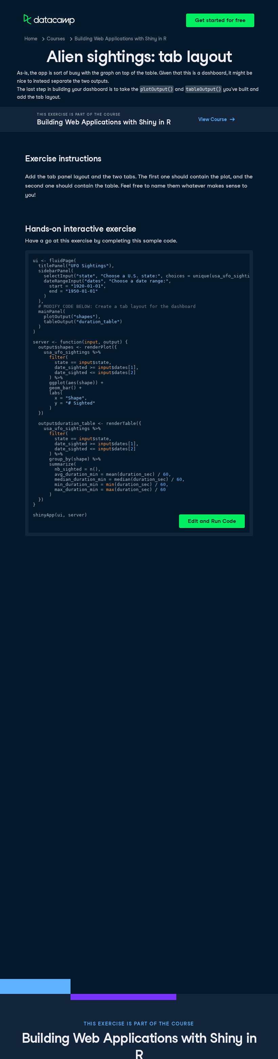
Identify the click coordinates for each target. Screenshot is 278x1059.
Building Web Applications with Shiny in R (120, 38)
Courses (56, 38)
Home (30, 38)
